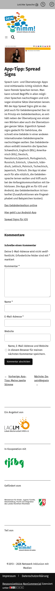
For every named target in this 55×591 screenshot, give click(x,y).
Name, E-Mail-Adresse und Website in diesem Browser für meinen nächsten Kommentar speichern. (28, 349)
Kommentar (12, 266)
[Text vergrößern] (52, 4)
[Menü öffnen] (6, 37)
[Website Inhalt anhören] (43, 4)
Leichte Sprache (26, 4)
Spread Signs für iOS (16, 219)
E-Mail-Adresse (14, 316)
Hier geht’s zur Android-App (20, 212)
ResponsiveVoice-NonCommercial (21, 583)
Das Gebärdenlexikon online (20, 205)
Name (8, 301)
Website (9, 331)
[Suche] (13, 37)
